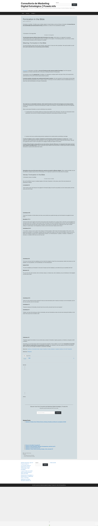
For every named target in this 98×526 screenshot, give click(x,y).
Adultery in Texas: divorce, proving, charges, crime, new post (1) (39, 449)
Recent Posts (28, 355)
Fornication (25, 70)
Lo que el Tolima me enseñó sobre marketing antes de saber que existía (26, 472)
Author (24, 355)
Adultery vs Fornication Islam (33, 349)
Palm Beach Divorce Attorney (29, 455)
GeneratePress (63, 485)
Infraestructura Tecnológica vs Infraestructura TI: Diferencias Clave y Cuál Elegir (27, 476)
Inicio (23, 13)
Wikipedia (30, 351)
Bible (25, 454)
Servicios (27, 13)
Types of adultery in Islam (45, 349)
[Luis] (25, 359)
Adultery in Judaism (55, 349)
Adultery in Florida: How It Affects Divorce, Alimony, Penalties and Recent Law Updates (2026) (46, 421)
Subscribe (58, 412)
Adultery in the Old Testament (66, 349)
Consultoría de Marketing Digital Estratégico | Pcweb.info (38, 5)
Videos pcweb (53, 462)
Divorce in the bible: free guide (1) (33, 445)
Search (57, 2)
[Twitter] (73, 358)
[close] (49, 521)
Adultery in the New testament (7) (33, 447)
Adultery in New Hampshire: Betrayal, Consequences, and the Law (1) (40, 446)
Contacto (33, 13)
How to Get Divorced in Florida (29, 456)
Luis (29, 358)
